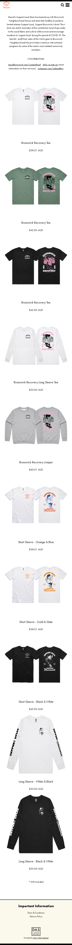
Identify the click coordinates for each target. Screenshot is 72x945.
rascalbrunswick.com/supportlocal (24, 64)
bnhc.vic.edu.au (50, 64)
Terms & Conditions (36, 912)
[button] (36, 931)
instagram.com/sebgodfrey (50, 68)
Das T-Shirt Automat (40, 938)
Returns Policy (36, 916)
